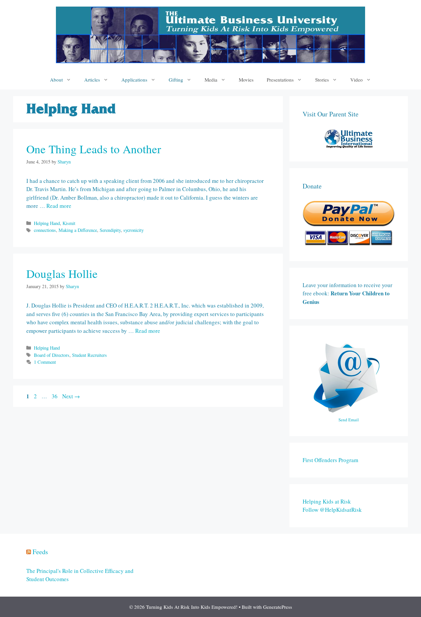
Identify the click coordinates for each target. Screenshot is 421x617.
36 (55, 396)
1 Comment (45, 362)
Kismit (68, 223)
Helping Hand (47, 223)
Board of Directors (51, 355)
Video (356, 79)
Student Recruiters (89, 355)
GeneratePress (277, 607)
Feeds (40, 551)
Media (211, 79)
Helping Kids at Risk (327, 501)
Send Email (348, 420)
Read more (58, 206)
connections (45, 230)
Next (71, 396)
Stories (322, 79)
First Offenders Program (330, 460)
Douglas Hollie (62, 273)
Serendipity (110, 230)
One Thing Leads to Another (93, 149)
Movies (246, 79)
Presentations (280, 79)
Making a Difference (78, 230)
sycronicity (133, 230)
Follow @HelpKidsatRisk (332, 509)
